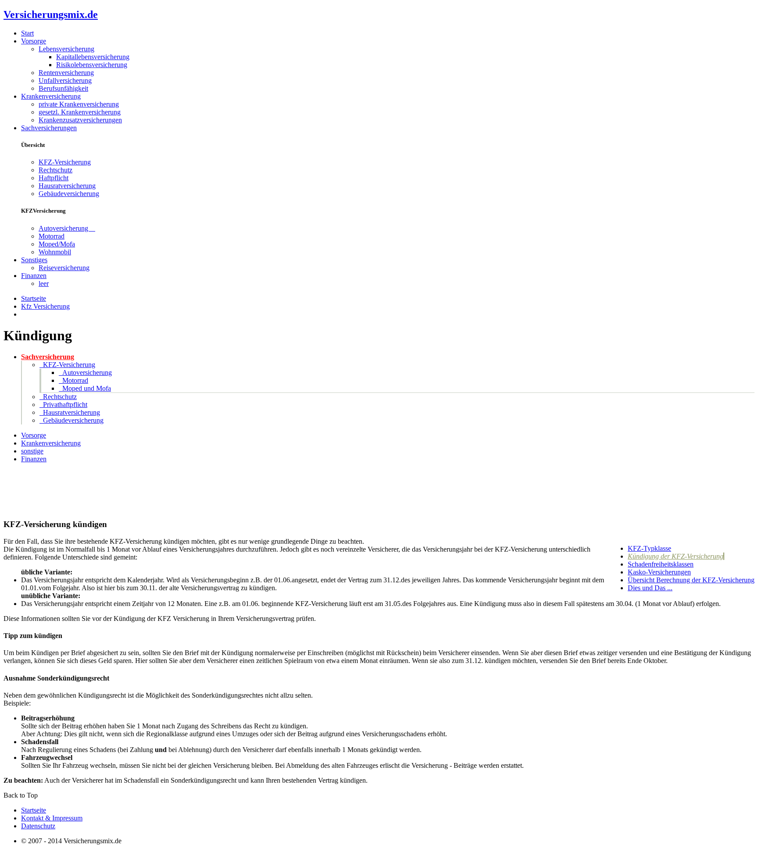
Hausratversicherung (67, 185)
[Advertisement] (30, 490)
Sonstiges (34, 260)
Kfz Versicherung (45, 306)
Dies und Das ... (650, 588)
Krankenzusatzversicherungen (80, 120)
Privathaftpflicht (63, 404)
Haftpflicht (53, 178)
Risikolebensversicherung (91, 64)
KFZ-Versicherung (65, 162)
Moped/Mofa (57, 244)
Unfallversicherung (65, 80)
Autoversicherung (67, 228)
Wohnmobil (55, 252)
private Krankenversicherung (79, 104)
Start (27, 33)
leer (44, 283)
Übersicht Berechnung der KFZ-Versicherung (691, 580)
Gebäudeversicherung (69, 193)
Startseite (33, 298)
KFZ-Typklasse (649, 548)
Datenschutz (38, 826)
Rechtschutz (55, 170)
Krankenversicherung (51, 96)
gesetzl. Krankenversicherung (80, 112)
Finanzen (33, 275)
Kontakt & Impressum (51, 818)
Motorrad (51, 236)
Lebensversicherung (66, 49)
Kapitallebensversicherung (92, 57)
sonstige (32, 451)
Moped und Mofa (85, 388)
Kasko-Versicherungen (659, 572)
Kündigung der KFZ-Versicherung (675, 556)
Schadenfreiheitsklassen (661, 564)
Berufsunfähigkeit (63, 88)
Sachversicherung (47, 356)
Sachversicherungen (49, 128)
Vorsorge (33, 41)
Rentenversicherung (66, 72)
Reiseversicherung (64, 267)
